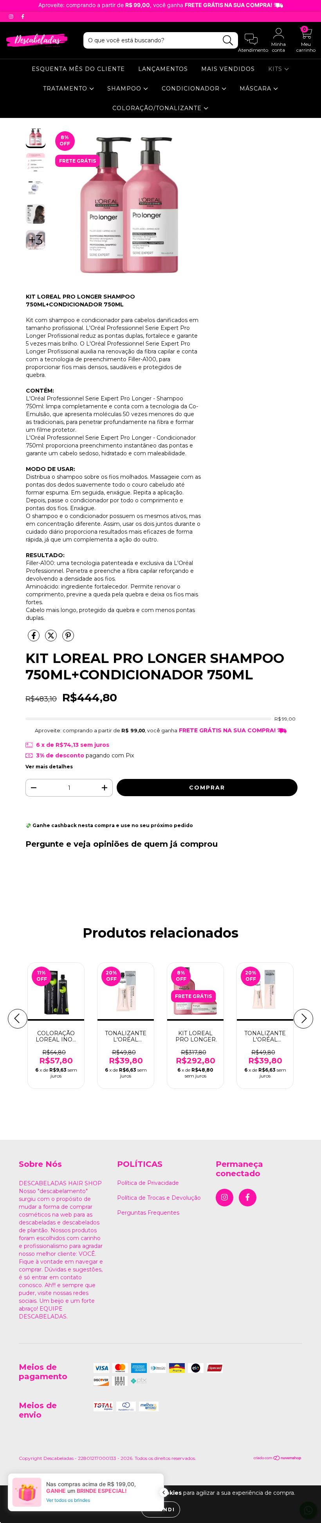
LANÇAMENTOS (163, 68)
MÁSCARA (256, 88)
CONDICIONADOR (192, 88)
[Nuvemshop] (277, 1459)
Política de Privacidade (148, 1182)
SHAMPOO (125, 88)
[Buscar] (228, 40)
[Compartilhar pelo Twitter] (51, 638)
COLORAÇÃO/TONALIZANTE (158, 108)
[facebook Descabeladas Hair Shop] (23, 16)
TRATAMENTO (66, 88)
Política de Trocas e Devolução (159, 1197)
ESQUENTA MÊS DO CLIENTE (78, 68)
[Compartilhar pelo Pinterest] (68, 638)
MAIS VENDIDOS (228, 68)
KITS (276, 68)
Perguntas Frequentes (148, 1212)
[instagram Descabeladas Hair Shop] (12, 16)
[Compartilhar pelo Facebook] (34, 638)
